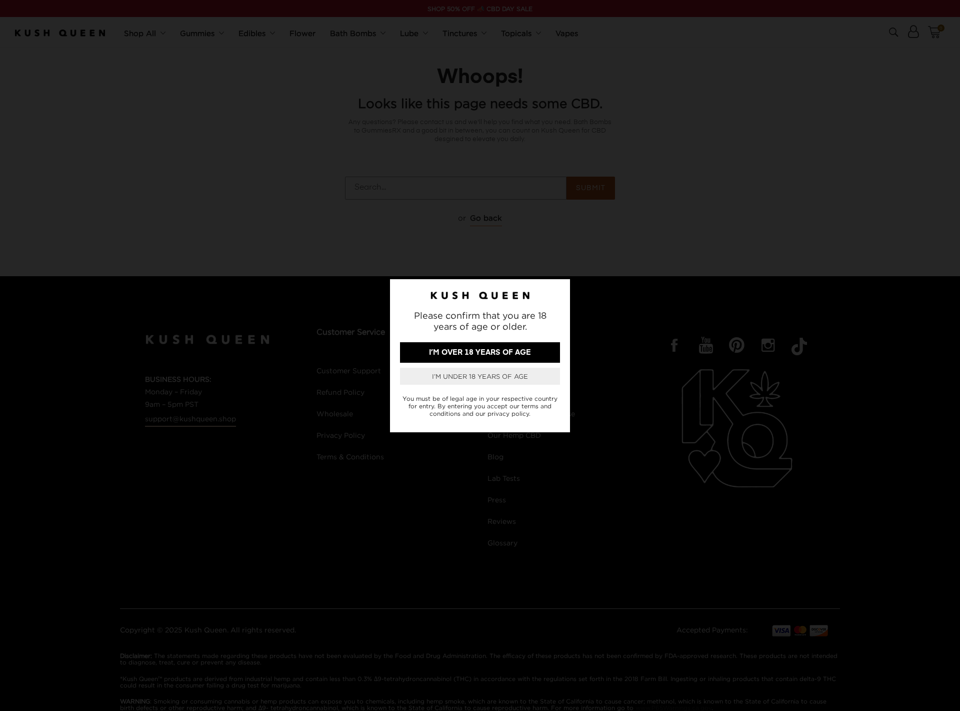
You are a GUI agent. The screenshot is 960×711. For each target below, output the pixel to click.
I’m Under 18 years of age (480, 376)
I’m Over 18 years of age (480, 352)
